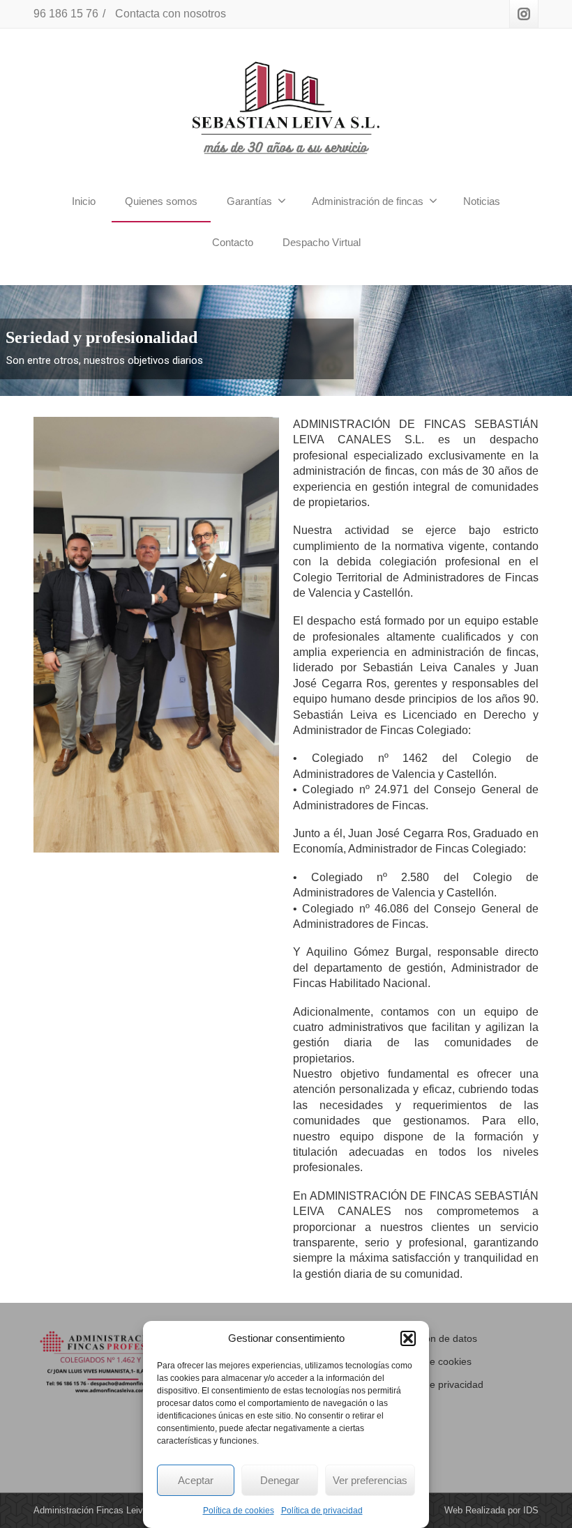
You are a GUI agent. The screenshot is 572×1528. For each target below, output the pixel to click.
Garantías (249, 201)
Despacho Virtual (322, 242)
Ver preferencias (370, 1480)
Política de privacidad (322, 1510)
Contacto (232, 242)
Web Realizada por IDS (491, 1510)
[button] (408, 1338)
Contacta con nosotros (170, 14)
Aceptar (195, 1480)
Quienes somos (161, 201)
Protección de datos (433, 1338)
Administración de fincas (367, 201)
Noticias (481, 201)
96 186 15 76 (65, 14)
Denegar (279, 1480)
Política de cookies (238, 1510)
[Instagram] (524, 14)
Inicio (84, 201)
